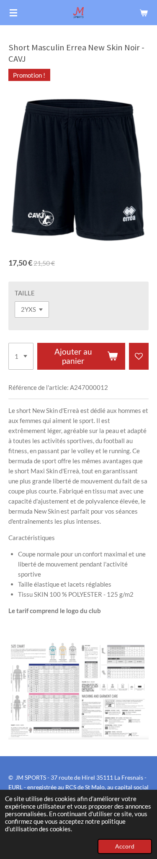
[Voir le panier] (143, 12)
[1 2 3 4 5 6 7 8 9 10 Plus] (20, 356)
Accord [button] (124, 846)
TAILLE (25, 293)
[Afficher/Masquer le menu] (13, 12)
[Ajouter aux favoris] (139, 356)
